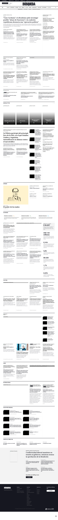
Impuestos (30, 9)
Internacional (34, 7)
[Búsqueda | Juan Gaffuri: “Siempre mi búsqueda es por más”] (42, 57)
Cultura (26, 7)
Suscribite (29, 477)
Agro (20, 7)
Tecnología (39, 7)
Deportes (28, 497)
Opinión (30, 7)
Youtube (38, 492)
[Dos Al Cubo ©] (49, 509)
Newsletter (6, 103)
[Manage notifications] (56, 516)
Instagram (38, 491)
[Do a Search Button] (55, 7)
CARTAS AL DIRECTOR (8, 439)
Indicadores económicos (30, 492)
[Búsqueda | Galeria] (6, 314)
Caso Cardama (26, 9)
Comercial (18, 489)
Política (8, 7)
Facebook (38, 489)
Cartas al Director (29, 505)
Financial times (29, 501)
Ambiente (23, 7)
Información (12, 7)
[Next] (54, 103)
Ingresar (10, 3)
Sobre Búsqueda (19, 488)
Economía (16, 7)
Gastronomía (44, 7)
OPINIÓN (5, 183)
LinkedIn (38, 493)
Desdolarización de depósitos (36, 9)
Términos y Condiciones (20, 492)
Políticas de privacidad (20, 491)
